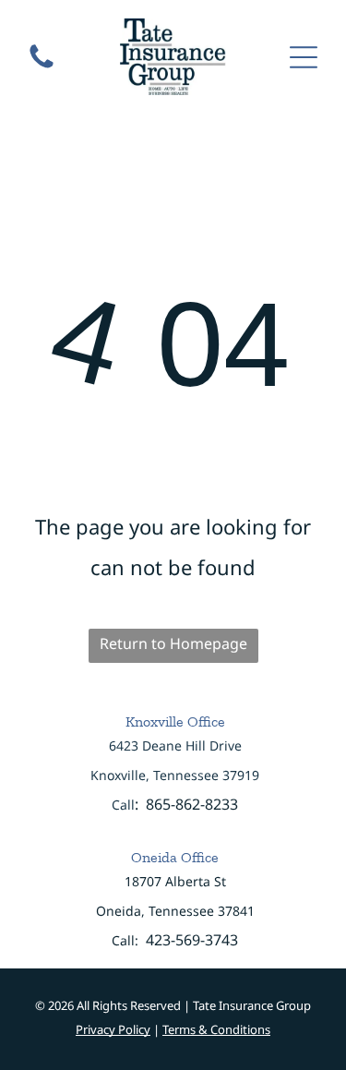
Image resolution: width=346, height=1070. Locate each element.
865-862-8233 (192, 804)
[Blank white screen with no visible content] (41, 66)
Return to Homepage (173, 643)
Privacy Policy (113, 1029)
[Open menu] (303, 57)
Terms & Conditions (216, 1029)
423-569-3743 (192, 940)
